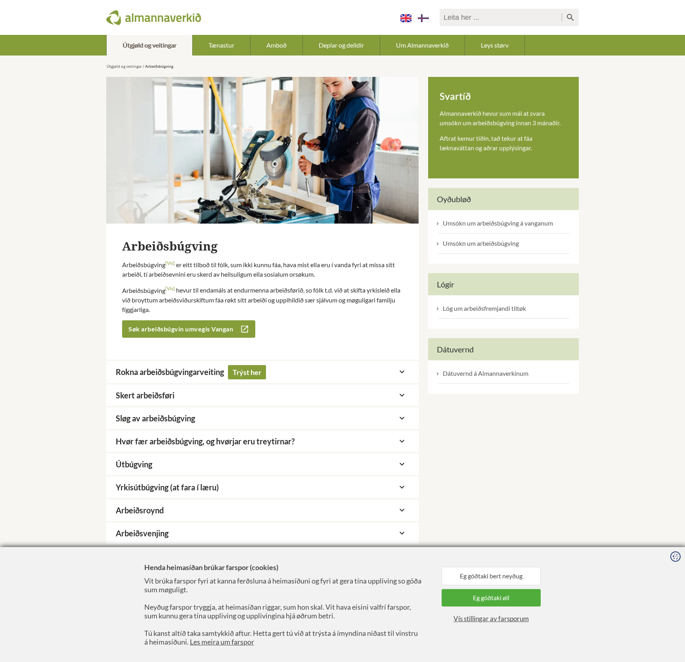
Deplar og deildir (341, 45)
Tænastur (221, 45)
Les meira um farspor (222, 641)
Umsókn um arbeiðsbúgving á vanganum (498, 223)
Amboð (276, 45)
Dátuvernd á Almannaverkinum (485, 373)
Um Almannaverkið (422, 45)
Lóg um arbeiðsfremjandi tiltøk (484, 308)
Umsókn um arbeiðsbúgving (481, 243)
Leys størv (495, 45)
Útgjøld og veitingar (149, 45)
